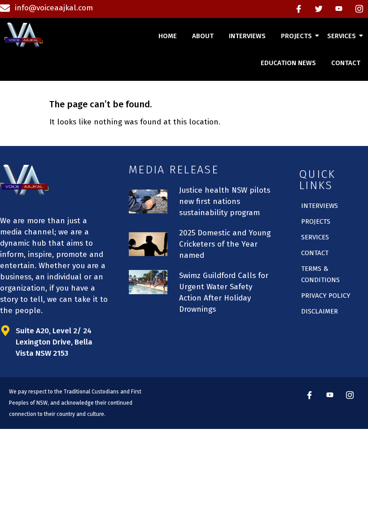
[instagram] (359, 9)
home (167, 36)
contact (345, 63)
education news (288, 63)
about (203, 36)
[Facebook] (298, 9)
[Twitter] (318, 9)
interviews (247, 36)
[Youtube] (339, 9)
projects (296, 36)
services (341, 36)
